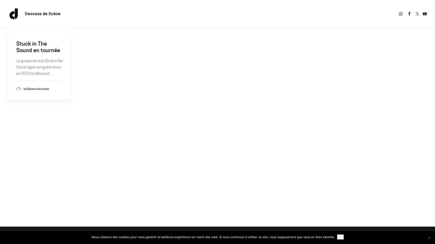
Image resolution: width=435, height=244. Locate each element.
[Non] (429, 237)
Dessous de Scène (42, 14)
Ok (340, 237)
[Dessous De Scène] (13, 13)
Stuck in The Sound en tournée (38, 47)
